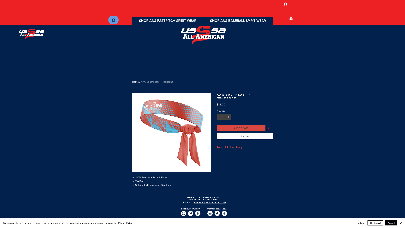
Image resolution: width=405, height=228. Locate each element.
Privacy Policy (125, 223)
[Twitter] (190, 213)
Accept (391, 223)
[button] (291, 18)
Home (135, 81)
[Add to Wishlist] (270, 128)
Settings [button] (361, 223)
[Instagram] (183, 213)
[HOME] (113, 20)
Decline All (375, 223)
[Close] (401, 222)
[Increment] (229, 117)
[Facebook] (197, 213)
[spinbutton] (224, 117)
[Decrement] (219, 117)
